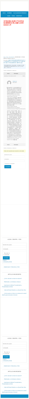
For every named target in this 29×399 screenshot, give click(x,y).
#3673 (24, 75)
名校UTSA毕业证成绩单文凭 (11, 62)
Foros (7, 57)
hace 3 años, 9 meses (19, 66)
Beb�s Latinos (14, 6)
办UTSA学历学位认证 (14, 61)
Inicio (4, 57)
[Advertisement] (14, 41)
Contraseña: (6, 159)
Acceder (7, 166)
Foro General (11, 57)
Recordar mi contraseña (9, 163)
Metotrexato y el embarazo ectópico (12, 281)
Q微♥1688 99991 (20, 62)
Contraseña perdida (7, 261)
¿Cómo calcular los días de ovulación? (13, 278)
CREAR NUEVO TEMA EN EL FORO (12, 267)
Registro (5, 260)
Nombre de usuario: (8, 154)
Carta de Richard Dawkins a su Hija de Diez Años (15, 290)
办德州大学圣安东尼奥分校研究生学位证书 (16, 60)
